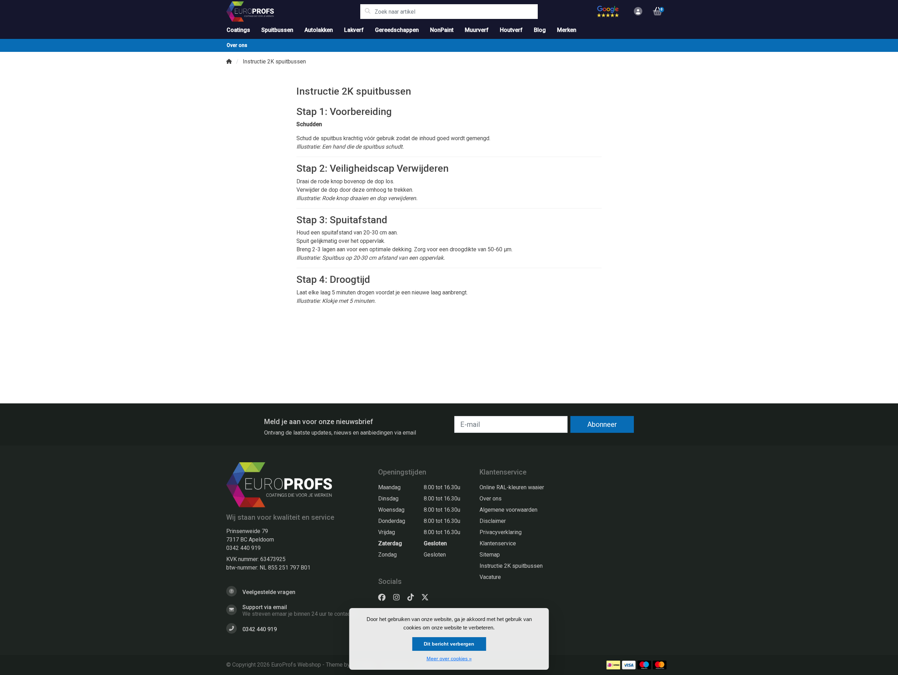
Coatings (238, 30)
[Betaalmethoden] (613, 665)
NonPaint (442, 30)
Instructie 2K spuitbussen (511, 565)
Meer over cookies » (449, 658)
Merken (566, 30)
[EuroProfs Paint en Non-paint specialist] (293, 11)
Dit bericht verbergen (449, 644)
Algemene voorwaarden (508, 509)
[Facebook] (384, 597)
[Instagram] (399, 597)
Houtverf (511, 30)
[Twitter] (427, 597)
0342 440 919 (243, 548)
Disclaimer (493, 521)
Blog (540, 30)
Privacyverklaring (501, 532)
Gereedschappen (397, 30)
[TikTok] (413, 597)
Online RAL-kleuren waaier (512, 487)
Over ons (237, 45)
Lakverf (354, 30)
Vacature (490, 577)
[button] (637, 11)
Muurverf (477, 30)
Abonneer (602, 424)
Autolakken (318, 30)
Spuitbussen (277, 30)
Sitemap (490, 554)
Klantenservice (498, 543)
